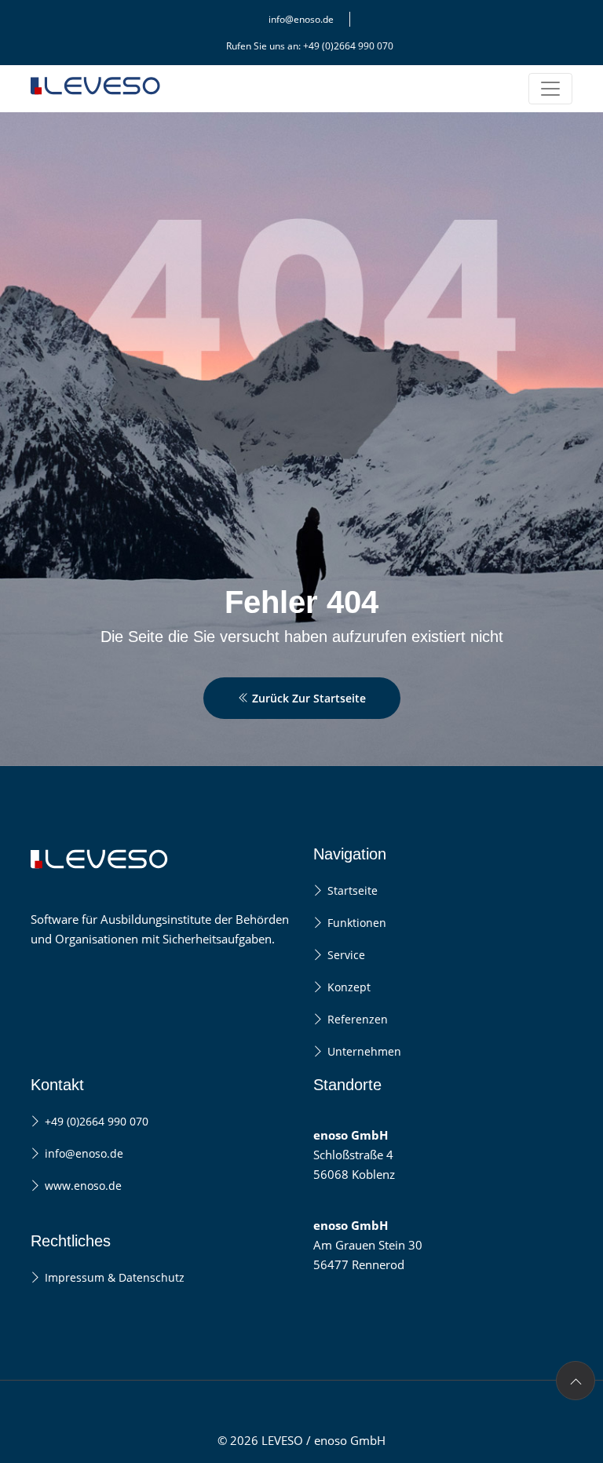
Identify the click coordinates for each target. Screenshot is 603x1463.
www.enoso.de (83, 1185)
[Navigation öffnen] (550, 88)
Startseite (352, 890)
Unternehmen (364, 1051)
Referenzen (357, 1019)
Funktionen (356, 922)
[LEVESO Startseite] (97, 107)
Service (346, 954)
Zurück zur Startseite (307, 698)
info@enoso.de (301, 19)
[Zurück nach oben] (575, 1380)
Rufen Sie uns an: (309, 46)
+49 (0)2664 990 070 (96, 1121)
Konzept (349, 987)
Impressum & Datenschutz (115, 1277)
